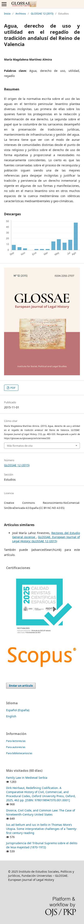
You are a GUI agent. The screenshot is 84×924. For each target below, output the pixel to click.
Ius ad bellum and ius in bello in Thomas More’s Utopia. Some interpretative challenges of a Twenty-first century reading (41, 829)
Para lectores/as (15, 741)
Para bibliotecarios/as (19, 753)
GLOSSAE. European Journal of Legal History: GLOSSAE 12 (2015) (46, 539)
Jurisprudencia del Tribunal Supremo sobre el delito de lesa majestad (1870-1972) (41, 845)
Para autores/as (15, 747)
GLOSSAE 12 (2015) (42, 13)
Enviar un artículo (21, 685)
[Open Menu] (4, 4)
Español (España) (17, 710)
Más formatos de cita (19, 445)
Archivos (20, 13)
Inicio (7, 13)
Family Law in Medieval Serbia (26, 778)
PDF (12, 388)
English (11, 716)
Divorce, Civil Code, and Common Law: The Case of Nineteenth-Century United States (40, 812)
